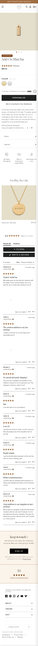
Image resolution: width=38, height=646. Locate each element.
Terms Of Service (8, 637)
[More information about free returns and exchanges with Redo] (34, 91)
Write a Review (23, 255)
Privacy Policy (18, 635)
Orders (8, 609)
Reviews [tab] (7, 244)
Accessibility (6, 635)
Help (7, 615)
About (8, 603)
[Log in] (31, 7)
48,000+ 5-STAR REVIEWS (19, 578)
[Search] (27, 7)
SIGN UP (19, 551)
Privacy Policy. (26, 559)
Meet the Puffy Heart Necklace (19, 1)
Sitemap (20, 637)
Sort (18, 262)
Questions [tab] (16, 244)
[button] (16, 52)
